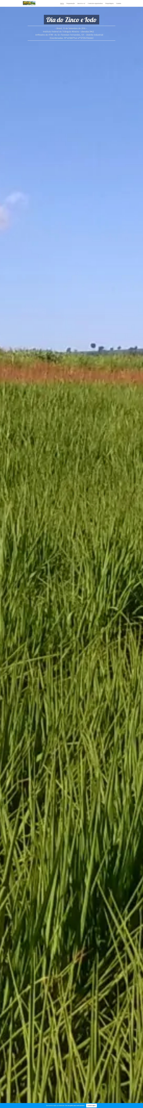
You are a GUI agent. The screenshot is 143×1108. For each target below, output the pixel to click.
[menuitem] (62, 3)
